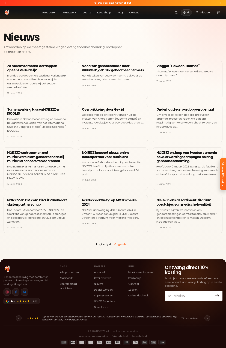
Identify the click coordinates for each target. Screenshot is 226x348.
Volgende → (122, 244)
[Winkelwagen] (218, 12)
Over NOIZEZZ (102, 278)
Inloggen (206, 12)
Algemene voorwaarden (93, 336)
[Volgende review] (207, 318)
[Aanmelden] (217, 296)
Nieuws (98, 284)
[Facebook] (15, 292)
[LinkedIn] (24, 292)
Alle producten (69, 272)
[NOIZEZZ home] (7, 268)
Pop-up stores (103, 295)
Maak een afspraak (140, 272)
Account (99, 272)
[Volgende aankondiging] (220, 3)
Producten (49, 12)
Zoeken (133, 289)
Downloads (101, 307)
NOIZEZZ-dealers (104, 301)
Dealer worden (103, 289)
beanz (86, 12)
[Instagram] (7, 292)
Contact (135, 12)
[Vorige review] (19, 318)
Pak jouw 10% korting (223, 174)
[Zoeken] (176, 12)
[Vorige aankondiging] (5, 3)
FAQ (120, 12)
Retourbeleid (139, 336)
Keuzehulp (104, 12)
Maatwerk (69, 12)
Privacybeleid (120, 336)
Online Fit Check (138, 295)
